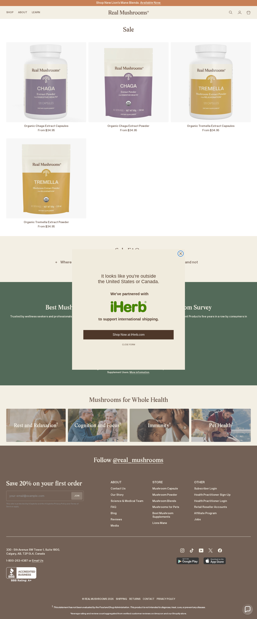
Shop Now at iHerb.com (128, 334)
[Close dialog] (180, 253)
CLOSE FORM (128, 344)
